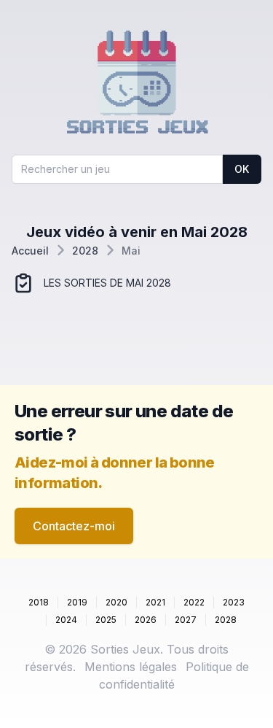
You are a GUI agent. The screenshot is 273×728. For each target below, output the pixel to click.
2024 (66, 619)
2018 (38, 602)
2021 (155, 602)
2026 (146, 619)
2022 (194, 602)
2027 (186, 619)
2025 (105, 619)
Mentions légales (130, 666)
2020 (116, 602)
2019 (77, 602)
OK (241, 169)
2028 (85, 250)
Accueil (30, 250)
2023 (234, 602)
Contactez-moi (74, 526)
